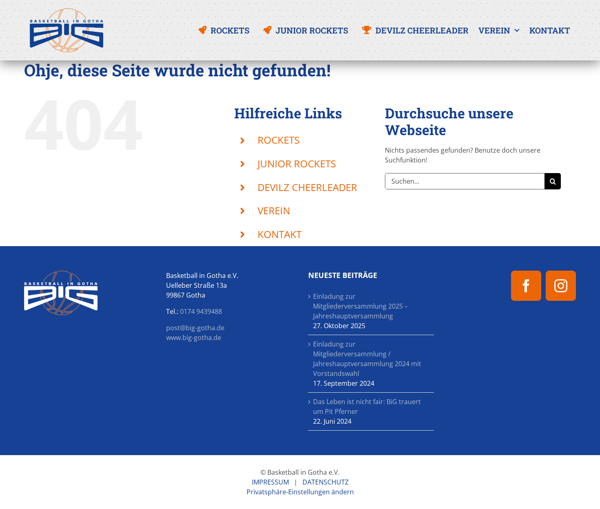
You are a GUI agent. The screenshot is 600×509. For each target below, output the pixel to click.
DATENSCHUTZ (325, 482)
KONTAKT (280, 234)
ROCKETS (279, 140)
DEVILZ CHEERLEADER (307, 187)
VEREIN (274, 210)
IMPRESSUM (270, 482)
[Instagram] (561, 286)
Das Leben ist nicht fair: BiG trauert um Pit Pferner (367, 406)
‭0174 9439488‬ (201, 311)
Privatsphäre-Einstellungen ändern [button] (300, 491)
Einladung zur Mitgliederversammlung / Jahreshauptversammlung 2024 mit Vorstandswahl (367, 359)
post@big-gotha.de (195, 327)
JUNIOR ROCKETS (297, 163)
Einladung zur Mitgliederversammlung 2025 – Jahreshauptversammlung (360, 306)
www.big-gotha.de (193, 337)
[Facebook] (526, 286)
